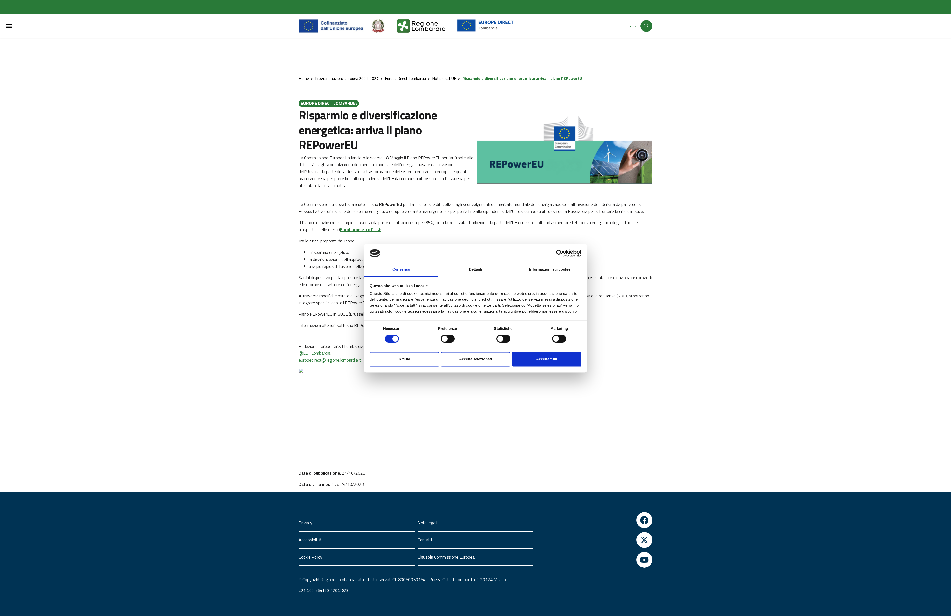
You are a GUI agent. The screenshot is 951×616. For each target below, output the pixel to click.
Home (304, 78)
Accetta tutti (546, 359)
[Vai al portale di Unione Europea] (335, 26)
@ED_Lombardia (314, 353)
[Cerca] (646, 26)
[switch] (448, 339)
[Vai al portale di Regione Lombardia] (427, 26)
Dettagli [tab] (475, 270)
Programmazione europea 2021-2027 (347, 78)
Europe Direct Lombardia (405, 78)
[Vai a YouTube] (594, 560)
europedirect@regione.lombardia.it (330, 360)
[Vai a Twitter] (594, 540)
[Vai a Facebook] (594, 520)
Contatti (425, 539)
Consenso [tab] (401, 270)
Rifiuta (404, 359)
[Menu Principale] (9, 26)
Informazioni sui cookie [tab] (549, 270)
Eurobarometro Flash (360, 229)
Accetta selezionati (475, 359)
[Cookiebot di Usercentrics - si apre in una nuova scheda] (559, 253)
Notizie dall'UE (444, 78)
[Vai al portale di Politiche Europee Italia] (384, 26)
